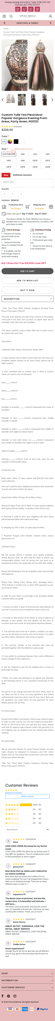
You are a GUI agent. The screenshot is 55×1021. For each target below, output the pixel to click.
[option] (27, 65)
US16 (22, 167)
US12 (47, 160)
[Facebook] (3, 996)
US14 (8, 167)
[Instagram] (14, 996)
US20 (47, 167)
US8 (23, 160)
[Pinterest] (8, 996)
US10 (35, 160)
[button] (8, 126)
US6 (9, 160)
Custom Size (8, 154)
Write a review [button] (27, 796)
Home (5, 28)
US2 (35, 154)
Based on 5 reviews (13, 793)
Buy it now (27, 290)
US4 (48, 154)
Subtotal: (6, 200)
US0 (23, 154)
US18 (35, 167)
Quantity (5, 189)
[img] (19, 839)
